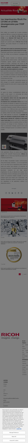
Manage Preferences (14, 432)
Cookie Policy (18, 428)
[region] (14, 425)
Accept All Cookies (14, 440)
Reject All (14, 436)
